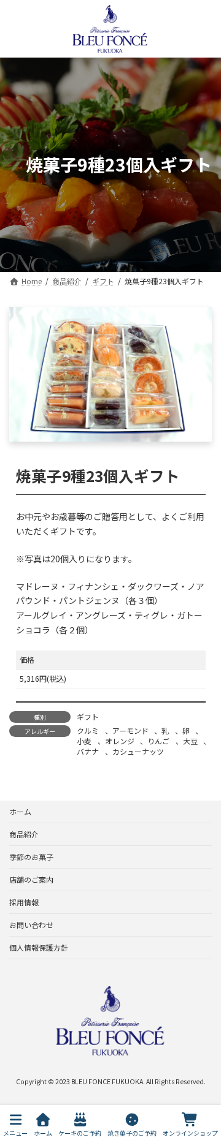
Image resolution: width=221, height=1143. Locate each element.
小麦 (84, 741)
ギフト (88, 716)
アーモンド (130, 730)
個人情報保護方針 (38, 947)
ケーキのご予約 (79, 1132)
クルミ (88, 730)
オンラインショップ (190, 1132)
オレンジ (119, 741)
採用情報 (24, 902)
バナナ (88, 751)
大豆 (190, 741)
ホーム (20, 811)
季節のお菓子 (31, 856)
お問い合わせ (31, 924)
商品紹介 (24, 834)
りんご (158, 741)
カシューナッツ (138, 751)
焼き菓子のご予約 (132, 1132)
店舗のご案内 (31, 879)
